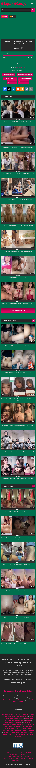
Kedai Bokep (29, 718)
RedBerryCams (27, 726)
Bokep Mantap (16, 714)
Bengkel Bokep (19, 718)
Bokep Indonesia (9, 74)
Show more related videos (18, 311)
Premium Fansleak (22, 716)
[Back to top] (31, 763)
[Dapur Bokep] (15, 4)
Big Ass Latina (26, 728)
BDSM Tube (25, 734)
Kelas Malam (6, 714)
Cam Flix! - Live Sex (9, 732)
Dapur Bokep (23, 82)
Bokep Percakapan (26, 78)
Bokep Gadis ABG (10, 78)
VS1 (12, 16)
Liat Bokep (9, 718)
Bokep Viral (12, 82)
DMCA (20, 752)
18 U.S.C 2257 (11, 752)
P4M (4, 16)
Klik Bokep (11, 716)
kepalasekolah (20, 67)
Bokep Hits (25, 714)
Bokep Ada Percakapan (25, 74)
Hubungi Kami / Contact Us (17, 758)
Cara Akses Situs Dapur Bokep (18, 691)
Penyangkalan (17, 756)
